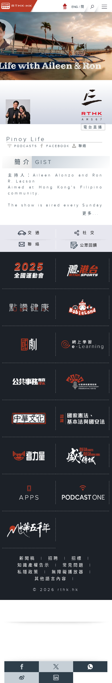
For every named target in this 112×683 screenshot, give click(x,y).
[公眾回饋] (74, 245)
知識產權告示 (34, 565)
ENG (74, 7)
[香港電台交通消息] (22, 232)
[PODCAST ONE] (82, 492)
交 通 (34, 233)
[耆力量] (28, 455)
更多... (90, 213)
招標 (78, 558)
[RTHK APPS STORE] (28, 492)
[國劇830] (28, 344)
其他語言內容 (52, 579)
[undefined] (65, 6)
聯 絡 (34, 244)
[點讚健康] (28, 307)
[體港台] (82, 270)
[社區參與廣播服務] (82, 381)
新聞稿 (28, 558)
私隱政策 (29, 572)
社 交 (89, 233)
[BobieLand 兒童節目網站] (82, 307)
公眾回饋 (88, 245)
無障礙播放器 (69, 572)
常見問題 (75, 565)
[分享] (77, 232)
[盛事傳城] (82, 455)
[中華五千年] (28, 529)
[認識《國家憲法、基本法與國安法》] (82, 418)
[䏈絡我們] (22, 244)
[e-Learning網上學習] (82, 344)
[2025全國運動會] (28, 270)
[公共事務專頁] (28, 381)
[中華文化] (28, 418)
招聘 (54, 558)
